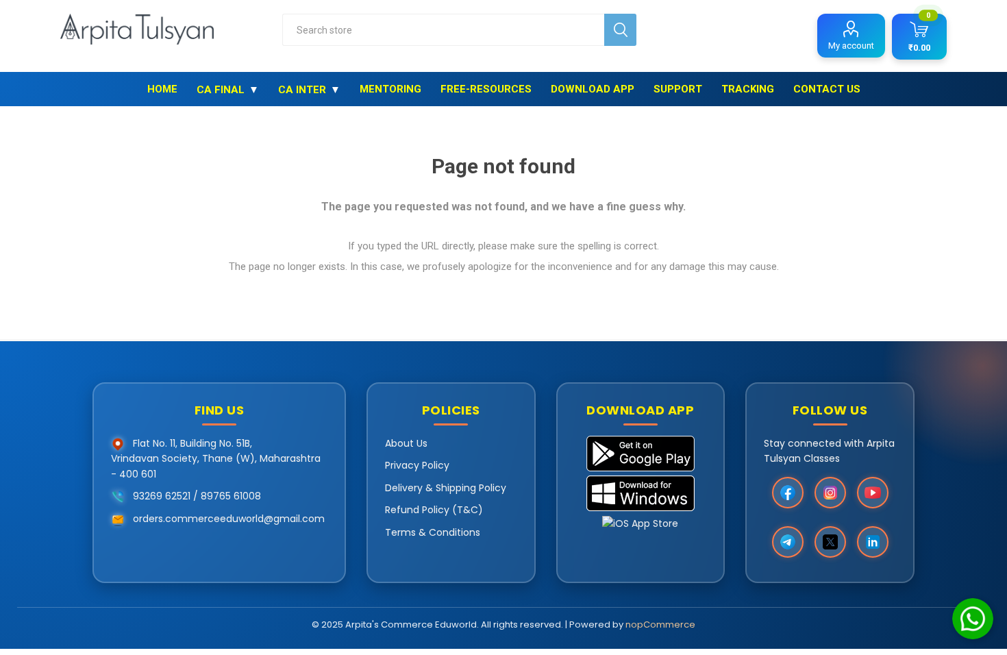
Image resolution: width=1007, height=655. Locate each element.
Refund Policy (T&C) (434, 510)
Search (620, 30)
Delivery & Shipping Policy (445, 488)
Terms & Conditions (432, 532)
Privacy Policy (417, 465)
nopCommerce (660, 624)
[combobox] (443, 30)
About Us (406, 443)
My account (851, 45)
